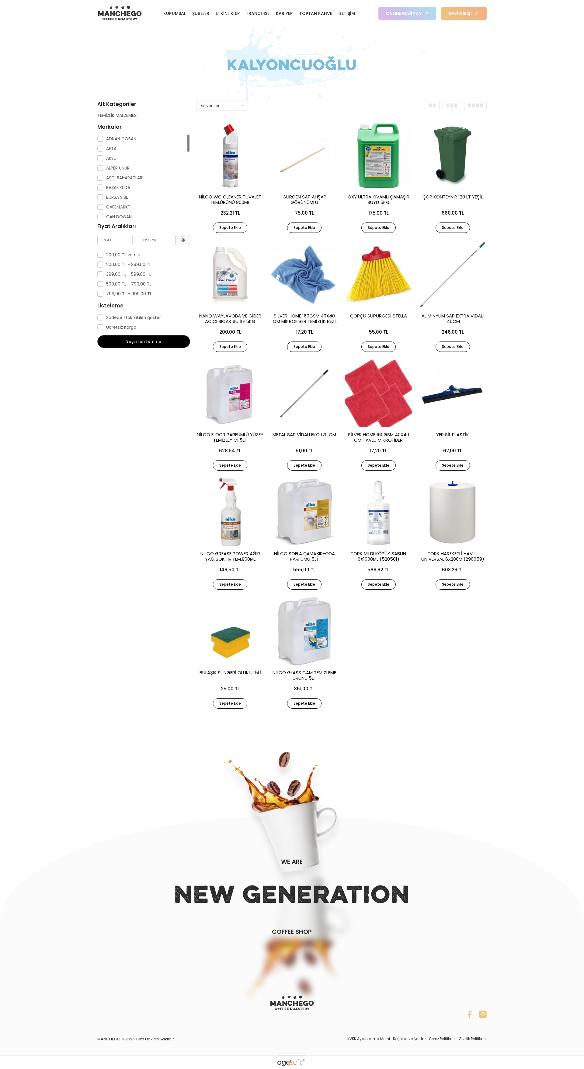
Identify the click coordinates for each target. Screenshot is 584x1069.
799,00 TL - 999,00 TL (129, 294)
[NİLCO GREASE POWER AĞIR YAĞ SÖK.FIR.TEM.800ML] (230, 512)
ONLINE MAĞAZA (403, 13)
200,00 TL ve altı (123, 255)
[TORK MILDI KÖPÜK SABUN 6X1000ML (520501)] (379, 512)
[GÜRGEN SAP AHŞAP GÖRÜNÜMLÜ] (304, 155)
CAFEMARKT (118, 207)
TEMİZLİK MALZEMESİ (117, 115)
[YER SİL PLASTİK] (453, 393)
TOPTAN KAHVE (315, 13)
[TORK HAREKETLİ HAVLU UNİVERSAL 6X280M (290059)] (453, 512)
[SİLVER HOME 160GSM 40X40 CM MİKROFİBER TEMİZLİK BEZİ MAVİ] (304, 274)
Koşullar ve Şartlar (409, 1038)
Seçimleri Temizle (143, 341)
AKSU (111, 158)
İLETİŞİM (347, 13)
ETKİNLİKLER (228, 13)
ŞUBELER (200, 13)
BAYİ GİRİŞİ (460, 13)
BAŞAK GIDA (118, 187)
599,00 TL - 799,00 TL (128, 284)
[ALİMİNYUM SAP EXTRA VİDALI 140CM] (453, 274)
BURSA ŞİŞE (117, 197)
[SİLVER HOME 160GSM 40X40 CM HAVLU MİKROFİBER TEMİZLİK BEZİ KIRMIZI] (379, 393)
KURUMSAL (174, 13)
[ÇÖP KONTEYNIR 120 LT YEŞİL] (453, 155)
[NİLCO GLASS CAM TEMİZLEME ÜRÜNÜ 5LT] (304, 631)
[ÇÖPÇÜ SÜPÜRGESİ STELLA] (379, 274)
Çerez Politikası (442, 1038)
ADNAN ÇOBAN (121, 139)
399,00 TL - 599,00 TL (128, 274)
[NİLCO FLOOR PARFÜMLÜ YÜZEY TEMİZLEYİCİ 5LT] (230, 393)
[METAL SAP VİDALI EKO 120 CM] (304, 393)
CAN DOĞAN (119, 217)
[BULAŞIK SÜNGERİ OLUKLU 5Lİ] (230, 631)
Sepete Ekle (230, 227)
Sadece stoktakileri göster (133, 317)
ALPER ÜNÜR (118, 168)
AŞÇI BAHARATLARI (124, 178)
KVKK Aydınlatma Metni (368, 1038)
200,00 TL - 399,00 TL (128, 264)
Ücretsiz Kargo (121, 327)
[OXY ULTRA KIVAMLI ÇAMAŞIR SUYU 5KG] (379, 155)
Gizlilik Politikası (473, 1038)
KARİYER (284, 13)
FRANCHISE (257, 13)
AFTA (111, 148)
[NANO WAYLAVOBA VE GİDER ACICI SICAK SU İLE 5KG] (230, 274)
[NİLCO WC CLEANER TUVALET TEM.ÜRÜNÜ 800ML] (230, 155)
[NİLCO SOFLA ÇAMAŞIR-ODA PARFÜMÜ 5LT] (304, 512)
